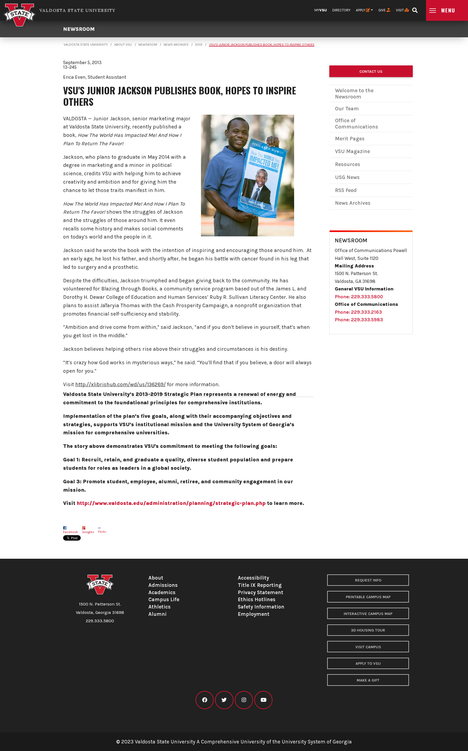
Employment (253, 614)
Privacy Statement (260, 592)
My (320, 10)
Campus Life (163, 599)
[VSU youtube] (263, 700)
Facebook (70, 532)
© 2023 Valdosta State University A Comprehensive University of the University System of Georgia (234, 742)
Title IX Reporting (260, 585)
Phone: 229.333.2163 (358, 312)
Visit (400, 10)
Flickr (102, 532)
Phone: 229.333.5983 (359, 319)
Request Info (368, 580)
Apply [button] (361, 10)
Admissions (163, 585)
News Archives (176, 45)
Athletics (159, 606)
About (155, 577)
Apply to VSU (368, 663)
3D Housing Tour (368, 630)
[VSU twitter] (224, 700)
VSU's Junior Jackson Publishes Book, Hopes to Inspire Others (261, 45)
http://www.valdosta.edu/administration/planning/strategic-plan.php (171, 503)
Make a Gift (368, 680)
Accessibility (253, 577)
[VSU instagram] (244, 700)
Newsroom (79, 29)
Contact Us (370, 71)
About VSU (123, 45)
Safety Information (261, 606)
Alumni (157, 614)
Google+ (88, 532)
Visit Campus (368, 647)
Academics (162, 592)
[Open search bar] (415, 8)
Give (382, 10)
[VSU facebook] (205, 700)
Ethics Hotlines (256, 599)
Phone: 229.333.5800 (359, 296)
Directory (341, 10)
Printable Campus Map (368, 597)
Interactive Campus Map (368, 613)
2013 (198, 45)
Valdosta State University (86, 45)
